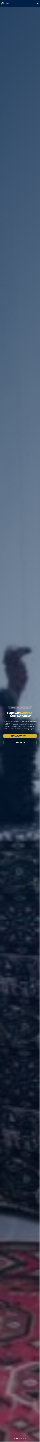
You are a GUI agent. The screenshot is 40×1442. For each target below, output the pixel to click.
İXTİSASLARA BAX (18, 736)
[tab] (14, 1438)
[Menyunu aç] (37, 3)
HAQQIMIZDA (20, 742)
